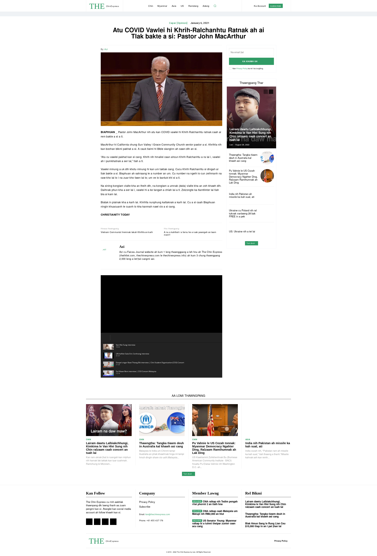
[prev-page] (266, 91)
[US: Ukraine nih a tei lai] (267, 231)
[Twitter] (205, 49)
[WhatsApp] (212, 49)
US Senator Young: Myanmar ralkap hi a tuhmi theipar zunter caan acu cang (214, 523)
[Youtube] (131, 264)
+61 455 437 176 (154, 520)
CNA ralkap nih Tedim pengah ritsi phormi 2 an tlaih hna (215, 503)
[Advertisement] (251, 273)
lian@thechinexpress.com (157, 514)
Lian (231, 144)
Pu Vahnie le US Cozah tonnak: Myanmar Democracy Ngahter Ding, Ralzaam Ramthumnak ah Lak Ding (243, 176)
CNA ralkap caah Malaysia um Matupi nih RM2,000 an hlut (215, 512)
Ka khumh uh (249, 61)
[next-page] (271, 91)
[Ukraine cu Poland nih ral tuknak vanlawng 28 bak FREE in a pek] (267, 213)
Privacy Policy (242, 68)
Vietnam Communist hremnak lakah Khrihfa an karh (127, 232)
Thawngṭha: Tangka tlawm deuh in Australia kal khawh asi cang (243, 157)
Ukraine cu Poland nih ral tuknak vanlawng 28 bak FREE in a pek (243, 213)
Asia (247, 439)
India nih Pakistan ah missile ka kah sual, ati (241, 195)
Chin (88, 439)
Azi (106, 49)
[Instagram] (125, 264)
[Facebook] (199, 49)
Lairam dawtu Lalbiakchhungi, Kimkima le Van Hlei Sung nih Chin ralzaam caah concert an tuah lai (250, 134)
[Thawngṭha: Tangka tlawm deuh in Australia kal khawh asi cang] (267, 157)
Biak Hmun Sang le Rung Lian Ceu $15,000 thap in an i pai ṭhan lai (265, 525)
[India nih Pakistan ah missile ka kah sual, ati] (267, 195)
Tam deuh (251, 243)
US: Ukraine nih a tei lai (242, 231)
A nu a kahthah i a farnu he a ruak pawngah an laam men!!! (190, 233)
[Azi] (108, 255)
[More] (219, 49)
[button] (215, 6)
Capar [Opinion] (178, 22)
